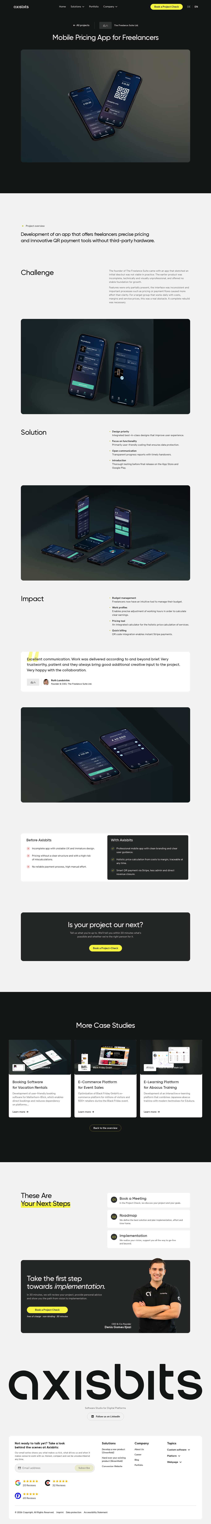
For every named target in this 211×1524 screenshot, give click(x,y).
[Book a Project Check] (166, 7)
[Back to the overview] (105, 1128)
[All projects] (81, 25)
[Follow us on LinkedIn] (105, 1416)
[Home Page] (21, 7)
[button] (77, 7)
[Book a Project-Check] (105, 948)
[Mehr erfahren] (40, 1078)
